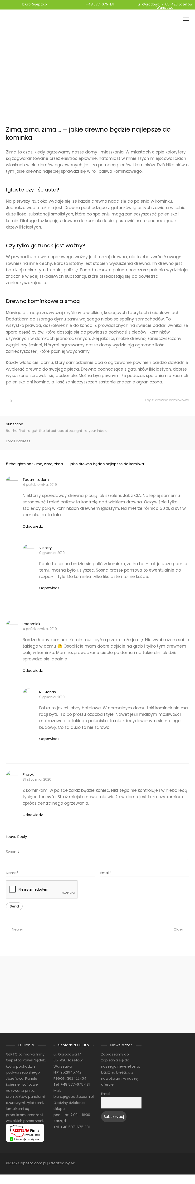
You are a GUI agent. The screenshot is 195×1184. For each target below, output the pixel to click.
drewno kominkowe (172, 399)
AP (73, 1162)
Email (105, 1093)
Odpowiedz (33, 526)
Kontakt (20, 1018)
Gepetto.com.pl (32, 1162)
